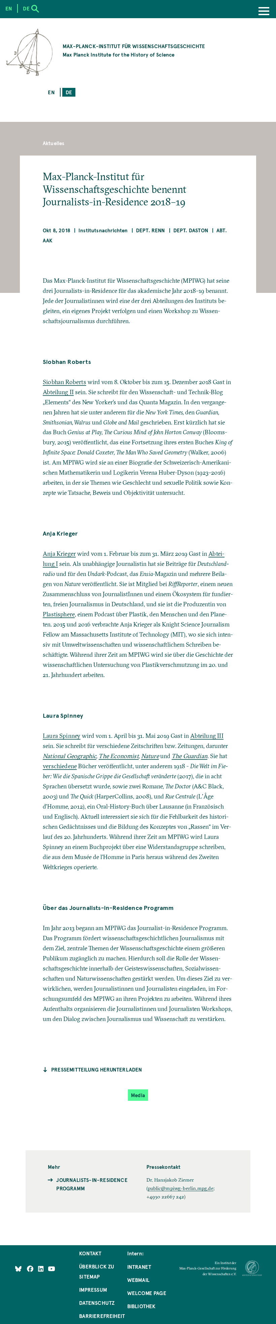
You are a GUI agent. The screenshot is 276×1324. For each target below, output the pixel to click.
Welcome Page (146, 1292)
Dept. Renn (150, 230)
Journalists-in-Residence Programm (91, 1184)
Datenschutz (96, 1302)
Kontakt (90, 1253)
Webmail (138, 1279)
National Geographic (69, 756)
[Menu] (264, 12)
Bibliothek (141, 1306)
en (51, 92)
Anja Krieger (59, 553)
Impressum (93, 1289)
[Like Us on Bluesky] (18, 1268)
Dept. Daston (190, 230)
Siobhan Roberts (64, 382)
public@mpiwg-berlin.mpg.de (180, 1188)
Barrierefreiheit (102, 1315)
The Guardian (189, 756)
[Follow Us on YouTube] (51, 1268)
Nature (150, 756)
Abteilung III (206, 736)
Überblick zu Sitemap (96, 1271)
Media (138, 1095)
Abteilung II (58, 392)
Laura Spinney (61, 736)
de (69, 92)
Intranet (139, 1266)
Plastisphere (59, 614)
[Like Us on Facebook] (31, 1268)
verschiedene (60, 766)
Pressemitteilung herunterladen (96, 1069)
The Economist (118, 756)
